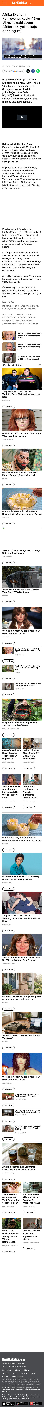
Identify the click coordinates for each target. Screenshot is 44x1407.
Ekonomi (6, 147)
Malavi (30, 261)
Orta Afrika (7, 261)
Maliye (33, 167)
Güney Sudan (22, 258)
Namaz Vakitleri (18, 1376)
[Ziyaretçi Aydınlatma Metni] (11, 1399)
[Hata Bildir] (26, 1399)
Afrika (30, 144)
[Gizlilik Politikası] (21, 1395)
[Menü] (4, 3)
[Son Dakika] (22, 3)
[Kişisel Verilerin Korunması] (31, 1397)
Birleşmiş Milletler (11, 144)
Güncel (17, 1370)
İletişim (18, 1366)
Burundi (27, 255)
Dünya (26, 1370)
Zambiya (20, 267)
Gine (30, 264)
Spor (15, 1373)
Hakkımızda (6, 1366)
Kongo (38, 261)
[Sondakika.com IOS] (8, 1404)
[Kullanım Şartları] (7, 1395)
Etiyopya (6, 167)
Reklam (13, 1366)
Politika (5, 1376)
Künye (24, 1366)
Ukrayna (24, 150)
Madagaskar (8, 258)
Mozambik (7, 267)
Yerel (33, 1373)
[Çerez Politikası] (15, 1397)
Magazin (23, 1373)
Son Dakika (6, 1370)
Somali (35, 255)
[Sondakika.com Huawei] (35, 1404)
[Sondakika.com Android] (22, 1404)
